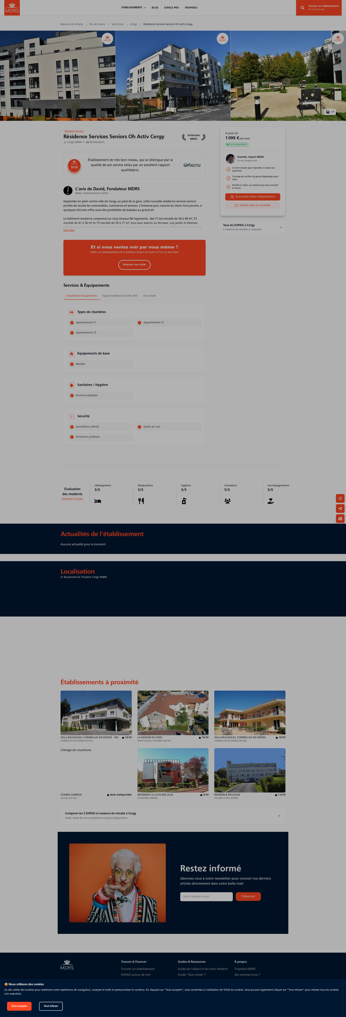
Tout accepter (19, 1006)
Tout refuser (51, 1006)
